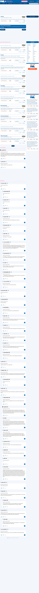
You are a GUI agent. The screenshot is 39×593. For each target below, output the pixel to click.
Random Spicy (10, 3)
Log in (38, 1)
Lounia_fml (2, 510)
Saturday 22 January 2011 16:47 (6, 193)
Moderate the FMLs (31, 1)
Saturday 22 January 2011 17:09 (6, 381)
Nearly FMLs (25, 3)
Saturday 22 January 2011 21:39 (6, 354)
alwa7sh (2, 161)
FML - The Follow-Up (20, 3)
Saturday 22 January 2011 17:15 (6, 210)
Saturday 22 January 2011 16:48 (4, 484)
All (0, 3)
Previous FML (2, 29)
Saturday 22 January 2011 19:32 (6, 502)
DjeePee (2, 388)
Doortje (2, 491)
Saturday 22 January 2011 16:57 (6, 309)
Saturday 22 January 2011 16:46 (4, 390)
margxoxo (2, 482)
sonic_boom (3, 183)
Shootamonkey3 (5, 225)
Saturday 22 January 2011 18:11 (6, 264)
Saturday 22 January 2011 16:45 (4, 163)
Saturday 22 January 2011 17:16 (6, 218)
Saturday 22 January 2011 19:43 (6, 327)
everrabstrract (5, 441)
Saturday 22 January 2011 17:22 (6, 432)
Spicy (6, 3)
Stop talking (3, 85)
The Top (14, 3)
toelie (4, 325)
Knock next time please (5, 116)
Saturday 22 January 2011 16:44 (4, 301)
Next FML (24, 29)
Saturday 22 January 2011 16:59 (6, 521)
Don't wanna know (4, 105)
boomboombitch (5, 253)
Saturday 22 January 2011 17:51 (6, 235)
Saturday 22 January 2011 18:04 (6, 255)
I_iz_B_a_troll (5, 281)
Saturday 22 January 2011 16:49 (6, 399)
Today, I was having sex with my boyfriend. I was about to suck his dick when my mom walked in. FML (12, 119)
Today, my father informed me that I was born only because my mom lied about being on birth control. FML (13, 58)
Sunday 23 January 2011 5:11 (6, 460)
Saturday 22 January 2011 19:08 (6, 283)
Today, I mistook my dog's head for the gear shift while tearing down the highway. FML (32, 117)
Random (3, 3)
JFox (4, 262)
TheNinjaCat (3, 370)
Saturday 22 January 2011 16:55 (4, 531)
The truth (2, 16)
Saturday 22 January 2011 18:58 (6, 443)
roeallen (4, 333)
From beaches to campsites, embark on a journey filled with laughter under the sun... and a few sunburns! (12, 26)
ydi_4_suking (3, 529)
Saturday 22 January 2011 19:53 (6, 335)
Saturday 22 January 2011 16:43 (4, 292)
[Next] (18, 537)
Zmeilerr (4, 233)
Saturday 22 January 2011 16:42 (4, 185)
